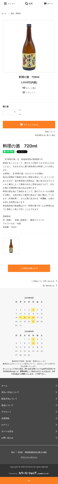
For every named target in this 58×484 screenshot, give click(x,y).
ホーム (3, 13)
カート (50, 3)
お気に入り (30, 92)
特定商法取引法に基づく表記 (36, 452)
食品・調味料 (16, 13)
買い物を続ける (49, 286)
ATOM (20, 452)
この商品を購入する (29, 268)
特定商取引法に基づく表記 (45, 135)
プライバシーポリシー (29, 457)
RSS (13, 452)
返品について (50, 131)
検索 (30, 3)
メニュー (11, 3)
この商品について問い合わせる (43, 281)
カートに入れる (30, 124)
